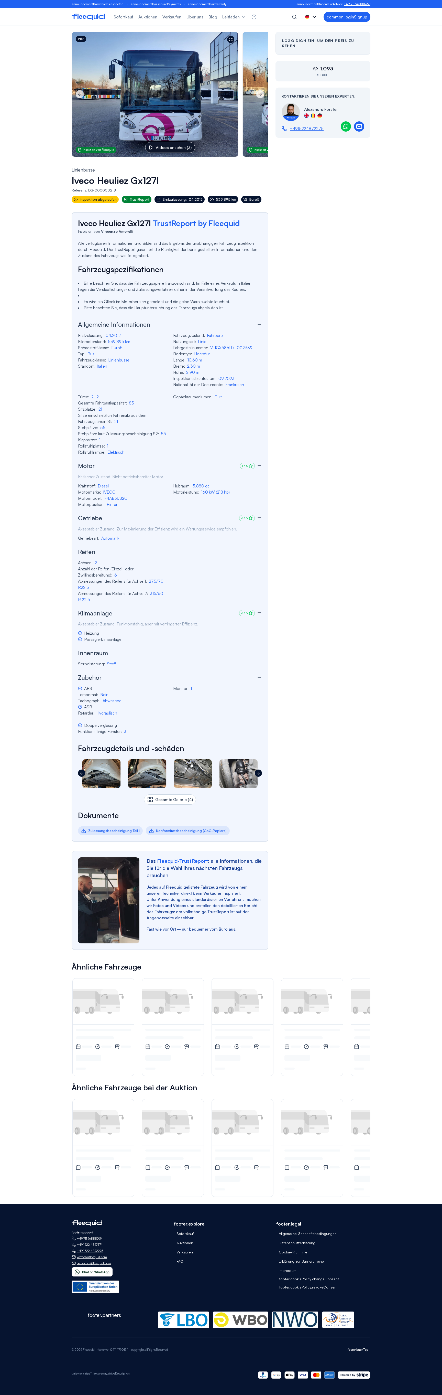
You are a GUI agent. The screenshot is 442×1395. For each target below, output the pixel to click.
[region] (170, 94)
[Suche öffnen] (294, 17)
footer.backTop (358, 1349)
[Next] (260, 94)
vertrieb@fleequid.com (92, 1257)
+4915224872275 (307, 128)
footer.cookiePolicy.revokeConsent (308, 1287)
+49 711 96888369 (357, 4)
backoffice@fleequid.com (94, 1263)
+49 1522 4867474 (90, 1245)
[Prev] (80, 94)
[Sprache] (311, 17)
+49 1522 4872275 (90, 1251)
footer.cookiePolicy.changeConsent (309, 1279)
